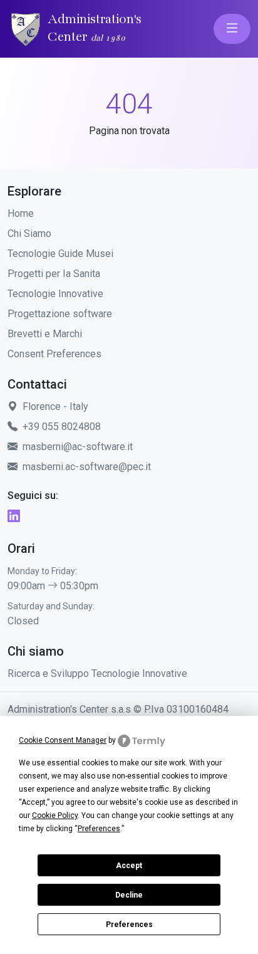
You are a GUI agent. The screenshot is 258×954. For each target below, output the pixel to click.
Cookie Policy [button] (55, 815)
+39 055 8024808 (62, 426)
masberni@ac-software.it (78, 447)
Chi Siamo (29, 233)
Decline (129, 895)
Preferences (129, 924)
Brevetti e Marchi (45, 334)
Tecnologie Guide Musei (60, 253)
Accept (129, 865)
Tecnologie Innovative (55, 294)
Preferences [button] (99, 828)
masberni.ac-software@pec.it (87, 467)
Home (21, 213)
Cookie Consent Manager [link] (62, 740)
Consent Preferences (54, 354)
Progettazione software (60, 314)
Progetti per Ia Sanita (54, 274)
